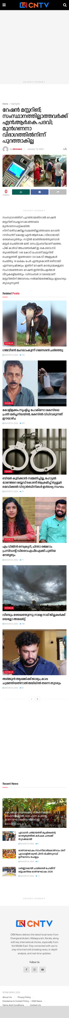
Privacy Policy (24, 997)
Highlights (15, 104)
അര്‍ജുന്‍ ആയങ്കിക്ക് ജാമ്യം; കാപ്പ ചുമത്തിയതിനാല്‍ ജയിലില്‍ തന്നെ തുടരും (32, 681)
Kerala (9, 343)
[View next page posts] (37, 699)
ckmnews (17, 149)
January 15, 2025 (35, 149)
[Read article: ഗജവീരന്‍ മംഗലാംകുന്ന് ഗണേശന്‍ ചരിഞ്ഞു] (34, 324)
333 (23, 423)
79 (22, 491)
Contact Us (35, 1005)
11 (38, 876)
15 (25, 824)
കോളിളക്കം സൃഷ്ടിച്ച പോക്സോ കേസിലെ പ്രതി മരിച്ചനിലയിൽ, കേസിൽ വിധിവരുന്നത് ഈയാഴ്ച (33, 414)
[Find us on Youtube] (42, 970)
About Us (7, 997)
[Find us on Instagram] (34, 970)
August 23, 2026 (13, 824)
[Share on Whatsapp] (21, 192)
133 (23, 355)
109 (23, 624)
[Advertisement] (34, 44)
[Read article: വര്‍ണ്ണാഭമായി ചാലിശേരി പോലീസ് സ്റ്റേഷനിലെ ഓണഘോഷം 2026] (9, 871)
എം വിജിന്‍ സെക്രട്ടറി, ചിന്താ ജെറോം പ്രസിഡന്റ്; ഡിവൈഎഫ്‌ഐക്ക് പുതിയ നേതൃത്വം (29, 551)
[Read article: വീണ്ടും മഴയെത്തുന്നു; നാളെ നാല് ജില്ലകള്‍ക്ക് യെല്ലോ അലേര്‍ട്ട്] (34, 588)
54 (22, 688)
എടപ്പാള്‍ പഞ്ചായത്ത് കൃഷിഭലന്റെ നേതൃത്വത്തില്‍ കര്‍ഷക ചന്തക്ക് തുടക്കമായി (37, 836)
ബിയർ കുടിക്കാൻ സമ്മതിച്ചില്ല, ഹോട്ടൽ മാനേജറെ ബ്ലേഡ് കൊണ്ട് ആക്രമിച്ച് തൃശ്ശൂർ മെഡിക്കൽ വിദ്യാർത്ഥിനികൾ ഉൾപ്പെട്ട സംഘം (33, 482)
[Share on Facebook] (39, 192)
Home (5, 104)
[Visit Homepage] (34, 5)
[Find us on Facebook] (26, 970)
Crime (8, 471)
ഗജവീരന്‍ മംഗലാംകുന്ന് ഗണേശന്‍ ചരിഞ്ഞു (33, 350)
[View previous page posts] (31, 699)
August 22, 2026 (11, 355)
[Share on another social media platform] (57, 192)
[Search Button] (64, 5)
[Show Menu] (4, 5)
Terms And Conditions (13, 1005)
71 (22, 560)
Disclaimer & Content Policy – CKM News (22, 1001)
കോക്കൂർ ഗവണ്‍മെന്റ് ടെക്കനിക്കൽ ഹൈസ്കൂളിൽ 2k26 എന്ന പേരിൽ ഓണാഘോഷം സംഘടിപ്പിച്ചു (27, 816)
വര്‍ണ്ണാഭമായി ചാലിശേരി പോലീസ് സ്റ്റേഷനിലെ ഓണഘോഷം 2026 (36, 870)
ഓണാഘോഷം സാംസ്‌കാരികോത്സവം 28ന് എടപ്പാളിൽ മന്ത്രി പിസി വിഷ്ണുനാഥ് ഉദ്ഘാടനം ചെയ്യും (41, 854)
